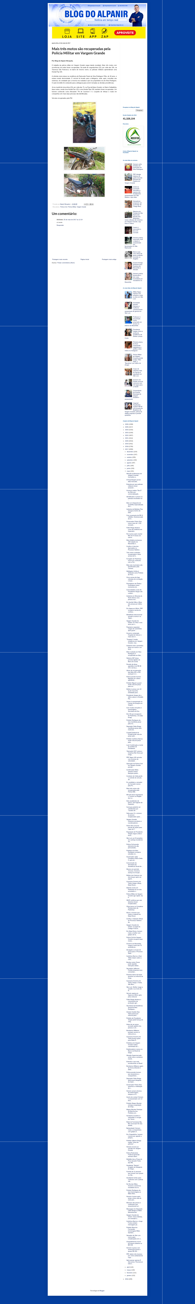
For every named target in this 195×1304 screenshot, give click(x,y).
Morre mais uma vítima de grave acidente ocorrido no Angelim (138, 255)
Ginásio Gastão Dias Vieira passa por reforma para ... (133, 1013)
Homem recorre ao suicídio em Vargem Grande (133, 1148)
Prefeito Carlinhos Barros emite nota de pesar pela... (134, 740)
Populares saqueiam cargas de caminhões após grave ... (134, 628)
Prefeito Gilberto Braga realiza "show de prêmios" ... (133, 1142)
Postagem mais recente (60, 259)
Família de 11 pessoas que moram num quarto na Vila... (134, 1173)
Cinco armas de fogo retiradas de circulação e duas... (134, 579)
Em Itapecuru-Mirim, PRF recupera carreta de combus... (134, 610)
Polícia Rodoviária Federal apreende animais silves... (133, 1154)
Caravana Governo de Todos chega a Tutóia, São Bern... (134, 982)
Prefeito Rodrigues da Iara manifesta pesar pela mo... (133, 721)
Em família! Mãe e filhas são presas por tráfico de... (134, 603)
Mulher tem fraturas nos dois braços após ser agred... (134, 877)
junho (129, 468)
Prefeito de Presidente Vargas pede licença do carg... (134, 1019)
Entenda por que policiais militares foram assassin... (134, 486)
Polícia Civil (63, 207)
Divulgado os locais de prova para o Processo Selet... (134, 951)
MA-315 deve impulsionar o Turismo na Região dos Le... (134, 796)
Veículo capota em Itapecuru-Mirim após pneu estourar (134, 995)
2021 (127, 438)
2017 (127, 449)
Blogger (102, 1290)
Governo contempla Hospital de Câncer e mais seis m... (133, 634)
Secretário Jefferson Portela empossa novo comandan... (134, 970)
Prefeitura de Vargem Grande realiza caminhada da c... (133, 1044)
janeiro (129, 1275)
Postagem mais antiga (109, 259)
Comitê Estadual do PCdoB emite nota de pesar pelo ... (134, 734)
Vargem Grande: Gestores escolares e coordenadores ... (134, 821)
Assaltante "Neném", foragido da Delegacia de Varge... (134, 1167)
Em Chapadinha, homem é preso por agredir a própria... (134, 1136)
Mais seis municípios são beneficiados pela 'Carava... (134, 566)
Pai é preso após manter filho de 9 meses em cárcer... (134, 535)
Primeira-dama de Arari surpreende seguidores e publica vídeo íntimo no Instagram (134, 346)
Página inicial (85, 259)
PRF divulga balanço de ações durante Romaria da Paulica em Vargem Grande (133, 179)
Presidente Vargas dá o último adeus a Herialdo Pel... (134, 697)
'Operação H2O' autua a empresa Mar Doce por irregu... (134, 752)
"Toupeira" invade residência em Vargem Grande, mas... (134, 641)
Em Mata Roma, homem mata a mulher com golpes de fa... (134, 932)
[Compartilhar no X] (89, 204)
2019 (127, 443)
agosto (129, 463)
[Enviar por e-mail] (85, 204)
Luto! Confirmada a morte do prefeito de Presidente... (134, 746)
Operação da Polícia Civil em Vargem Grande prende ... (134, 765)
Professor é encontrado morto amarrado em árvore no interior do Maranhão (133, 321)
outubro (129, 457)
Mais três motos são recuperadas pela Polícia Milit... (132, 790)
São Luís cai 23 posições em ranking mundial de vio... (134, 839)
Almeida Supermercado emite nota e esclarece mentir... (134, 1057)
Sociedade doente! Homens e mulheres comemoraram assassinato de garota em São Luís (134, 308)
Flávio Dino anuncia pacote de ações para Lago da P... (134, 827)
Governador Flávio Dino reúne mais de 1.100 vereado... (134, 523)
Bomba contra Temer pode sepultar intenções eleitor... (133, 964)
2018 (127, 446)
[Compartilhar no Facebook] (91, 204)
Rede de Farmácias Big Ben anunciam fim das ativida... (134, 1123)
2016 (127, 1279)
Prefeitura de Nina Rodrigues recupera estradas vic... (133, 852)
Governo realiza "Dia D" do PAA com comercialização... (134, 492)
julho (128, 465)
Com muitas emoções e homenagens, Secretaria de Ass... (134, 709)
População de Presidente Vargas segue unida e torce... (134, 833)
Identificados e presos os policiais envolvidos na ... (134, 498)
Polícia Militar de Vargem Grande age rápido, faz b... (134, 895)
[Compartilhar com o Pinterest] (93, 204)
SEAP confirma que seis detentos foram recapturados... (134, 901)
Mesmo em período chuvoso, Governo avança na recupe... (133, 870)
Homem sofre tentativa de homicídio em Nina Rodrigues (138, 166)
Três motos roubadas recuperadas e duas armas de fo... (133, 554)
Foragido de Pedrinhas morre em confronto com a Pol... (133, 560)
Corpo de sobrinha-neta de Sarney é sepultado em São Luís (137, 372)
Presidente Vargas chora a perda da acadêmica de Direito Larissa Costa (134, 334)
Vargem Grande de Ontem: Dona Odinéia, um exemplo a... (134, 1216)
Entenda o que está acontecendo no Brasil (134, 1062)
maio (128, 471)
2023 (127, 432)
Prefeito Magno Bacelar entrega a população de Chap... (134, 1105)
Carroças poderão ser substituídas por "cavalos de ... (133, 808)
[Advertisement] (133, 73)
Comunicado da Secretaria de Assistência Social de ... (134, 864)
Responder (60, 225)
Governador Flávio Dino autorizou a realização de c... (134, 1086)
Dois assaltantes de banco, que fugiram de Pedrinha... (134, 802)
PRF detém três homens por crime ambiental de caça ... (134, 1255)
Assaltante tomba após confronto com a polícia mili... (134, 1179)
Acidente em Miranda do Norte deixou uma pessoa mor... (134, 597)
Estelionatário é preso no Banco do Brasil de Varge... (134, 1050)
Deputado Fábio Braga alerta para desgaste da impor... (133, 1080)
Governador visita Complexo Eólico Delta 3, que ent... (134, 858)
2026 (127, 424)
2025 (127, 427)
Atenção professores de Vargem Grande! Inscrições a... (134, 475)
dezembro (130, 451)
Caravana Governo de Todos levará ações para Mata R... (133, 1038)
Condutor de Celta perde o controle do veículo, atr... (134, 777)
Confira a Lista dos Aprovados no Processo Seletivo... (133, 548)
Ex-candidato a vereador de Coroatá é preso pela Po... (134, 784)
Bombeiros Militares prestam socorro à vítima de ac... (133, 1032)
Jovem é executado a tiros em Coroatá (137, 230)
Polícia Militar (72, 207)
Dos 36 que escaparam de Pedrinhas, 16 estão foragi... (134, 715)
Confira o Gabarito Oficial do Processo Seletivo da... (134, 920)
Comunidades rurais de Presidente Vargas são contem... (134, 591)
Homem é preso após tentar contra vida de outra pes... (133, 1198)
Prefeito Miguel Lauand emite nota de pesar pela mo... (133, 684)
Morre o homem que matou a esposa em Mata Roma (133, 914)
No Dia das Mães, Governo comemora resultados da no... (133, 1185)
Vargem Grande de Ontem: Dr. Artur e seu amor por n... (134, 622)
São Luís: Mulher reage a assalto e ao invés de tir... (134, 988)
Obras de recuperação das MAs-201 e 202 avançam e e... (133, 672)
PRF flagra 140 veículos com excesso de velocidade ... (134, 759)
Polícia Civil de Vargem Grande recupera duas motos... (134, 939)
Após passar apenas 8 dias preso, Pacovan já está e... (134, 1261)
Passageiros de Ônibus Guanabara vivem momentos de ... (133, 585)
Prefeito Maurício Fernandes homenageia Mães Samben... (133, 1230)
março (129, 1270)
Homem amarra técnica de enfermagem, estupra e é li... (134, 1092)
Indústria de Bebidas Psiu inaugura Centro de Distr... (134, 510)
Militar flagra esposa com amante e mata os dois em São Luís (138, 295)
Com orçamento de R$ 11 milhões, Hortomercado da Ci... (134, 517)
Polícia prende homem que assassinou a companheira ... (133, 1074)
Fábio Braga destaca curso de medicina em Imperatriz (134, 529)
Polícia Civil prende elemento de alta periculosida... (132, 846)
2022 (127, 435)
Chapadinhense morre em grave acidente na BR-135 (134, 1243)
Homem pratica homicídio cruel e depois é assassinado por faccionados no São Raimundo (134, 243)
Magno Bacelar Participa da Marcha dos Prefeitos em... (134, 1111)
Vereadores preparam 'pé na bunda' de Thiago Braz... (137, 203)
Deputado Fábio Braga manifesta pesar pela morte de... (133, 728)
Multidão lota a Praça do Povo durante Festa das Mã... (134, 1160)
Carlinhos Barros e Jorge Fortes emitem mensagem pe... (134, 1223)
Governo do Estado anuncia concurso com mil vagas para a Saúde (138, 383)
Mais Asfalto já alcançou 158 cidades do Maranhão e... (134, 541)
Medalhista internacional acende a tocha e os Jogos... (134, 616)
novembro (130, 454)
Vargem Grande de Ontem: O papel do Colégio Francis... (133, 926)
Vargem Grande (81, 207)
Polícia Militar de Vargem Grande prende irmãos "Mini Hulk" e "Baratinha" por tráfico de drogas (134, 360)
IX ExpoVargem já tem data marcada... (133, 480)
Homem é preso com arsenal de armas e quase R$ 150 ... (133, 1249)
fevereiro (130, 1273)
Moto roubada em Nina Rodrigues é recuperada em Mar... (134, 653)
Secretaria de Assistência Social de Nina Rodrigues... (134, 1007)
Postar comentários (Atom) (66, 263)
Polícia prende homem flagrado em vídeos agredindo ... (133, 678)
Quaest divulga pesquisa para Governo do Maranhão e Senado (138, 266)
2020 (127, 441)
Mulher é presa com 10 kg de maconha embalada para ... (133, 690)
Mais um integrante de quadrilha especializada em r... (134, 504)
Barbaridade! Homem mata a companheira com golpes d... (133, 1129)
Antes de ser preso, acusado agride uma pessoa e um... (133, 1026)
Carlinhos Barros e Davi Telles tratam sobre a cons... (134, 957)
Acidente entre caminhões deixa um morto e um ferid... (134, 647)
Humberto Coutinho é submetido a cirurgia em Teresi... (133, 1117)
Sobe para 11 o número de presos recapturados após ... (134, 815)
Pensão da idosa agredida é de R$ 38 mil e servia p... (133, 666)
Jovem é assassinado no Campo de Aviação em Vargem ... (134, 703)
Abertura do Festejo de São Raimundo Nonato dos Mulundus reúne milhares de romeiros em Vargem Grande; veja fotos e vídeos (134, 217)
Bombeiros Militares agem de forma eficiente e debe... (134, 1067)
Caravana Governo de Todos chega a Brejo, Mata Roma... (134, 883)
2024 (127, 430)
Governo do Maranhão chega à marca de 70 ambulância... (134, 945)
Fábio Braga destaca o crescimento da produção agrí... (133, 1001)
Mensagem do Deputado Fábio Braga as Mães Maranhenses (134, 1210)
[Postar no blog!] (87, 204)
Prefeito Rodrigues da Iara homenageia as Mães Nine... (133, 1192)
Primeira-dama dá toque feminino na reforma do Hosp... (134, 976)
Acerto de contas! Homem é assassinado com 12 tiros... (134, 1098)
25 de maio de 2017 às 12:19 (73, 219)
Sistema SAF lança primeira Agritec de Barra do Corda (133, 659)
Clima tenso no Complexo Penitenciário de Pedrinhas (134, 908)
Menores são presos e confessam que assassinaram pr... (133, 1204)
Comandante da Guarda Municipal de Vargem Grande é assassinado (133, 395)
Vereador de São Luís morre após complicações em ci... (134, 1237)
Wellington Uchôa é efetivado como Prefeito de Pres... (134, 572)
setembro (130, 460)
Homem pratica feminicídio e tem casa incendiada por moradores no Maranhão (134, 278)
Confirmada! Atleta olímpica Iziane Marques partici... (132, 771)
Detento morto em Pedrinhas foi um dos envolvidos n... (134, 889)
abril (128, 1267)
